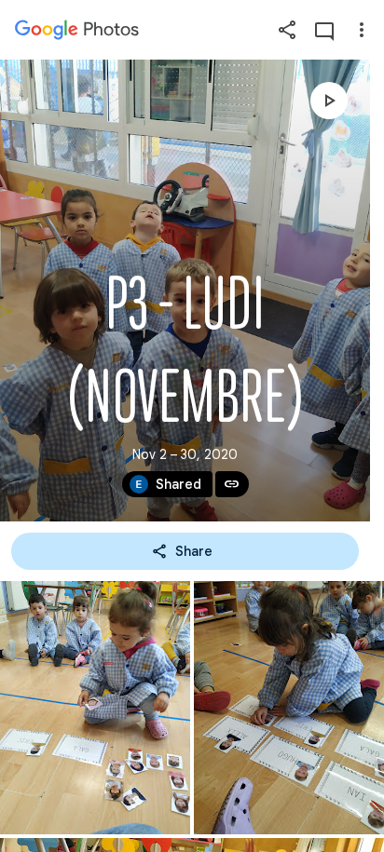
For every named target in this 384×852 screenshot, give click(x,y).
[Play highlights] (329, 100)
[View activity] (324, 29)
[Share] (287, 29)
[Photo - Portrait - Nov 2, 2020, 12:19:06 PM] (95, 707)
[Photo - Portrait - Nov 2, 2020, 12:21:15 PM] (289, 707)
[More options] (361, 29)
